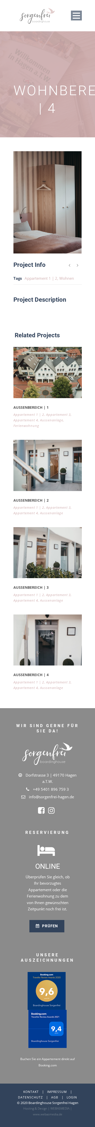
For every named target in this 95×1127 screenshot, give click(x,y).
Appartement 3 (58, 414)
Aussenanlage (51, 420)
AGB (54, 1097)
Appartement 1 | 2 (41, 278)
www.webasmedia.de (47, 1114)
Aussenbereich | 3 (31, 587)
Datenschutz (30, 1097)
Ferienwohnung (26, 425)
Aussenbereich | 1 (31, 407)
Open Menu (76, 15)
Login (72, 1097)
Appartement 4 (25, 420)
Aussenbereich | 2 (31, 500)
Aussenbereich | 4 (31, 674)
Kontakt (31, 1092)
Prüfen (49, 926)
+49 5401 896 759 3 (51, 789)
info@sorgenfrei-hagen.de (51, 796)
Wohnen (66, 278)
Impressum (57, 1092)
